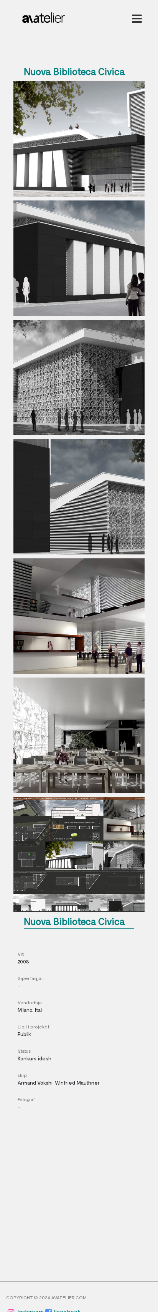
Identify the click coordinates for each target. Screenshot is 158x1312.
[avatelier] (43, 15)
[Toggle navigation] (135, 18)
